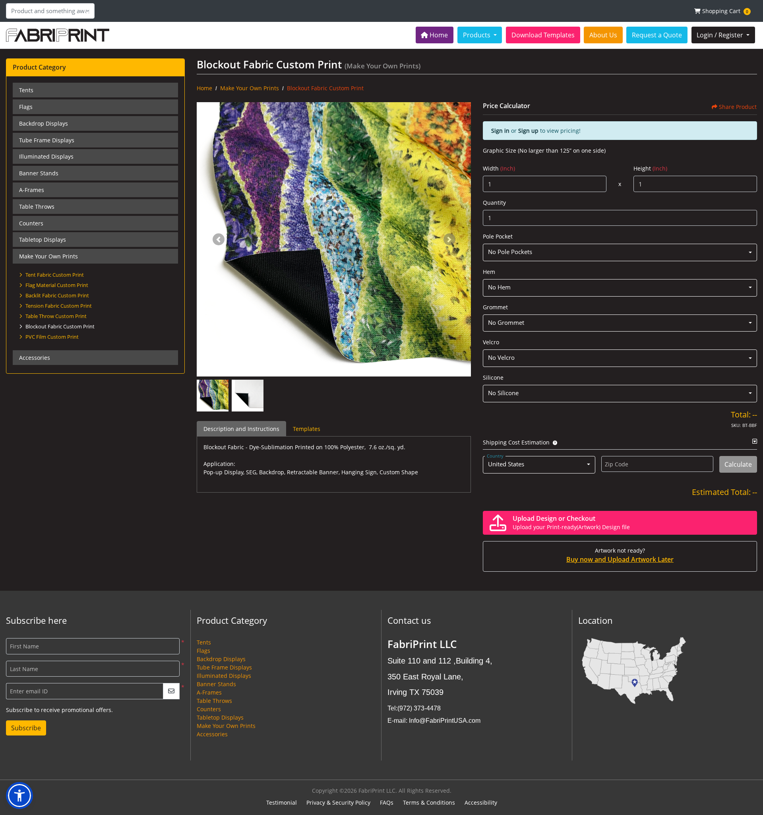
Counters (31, 223)
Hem (489, 272)
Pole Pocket (498, 236)
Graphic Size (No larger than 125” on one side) (544, 150)
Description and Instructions (241, 429)
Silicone (493, 377)
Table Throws (36, 206)
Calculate (738, 464)
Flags (26, 107)
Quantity (494, 202)
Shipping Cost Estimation (516, 442)
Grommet (495, 307)
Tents (26, 90)
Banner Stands (38, 173)
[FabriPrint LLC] (57, 35)
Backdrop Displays (43, 123)
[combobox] (620, 252)
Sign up (528, 130)
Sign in (500, 130)
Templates (306, 429)
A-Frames (31, 190)
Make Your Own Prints (48, 256)
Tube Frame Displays (46, 140)
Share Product (738, 107)
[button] (553, 442)
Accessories (34, 357)
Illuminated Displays (46, 156)
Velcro (491, 342)
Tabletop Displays (42, 239)
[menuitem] (435, 35)
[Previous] (219, 239)
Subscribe (26, 728)
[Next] (449, 239)
